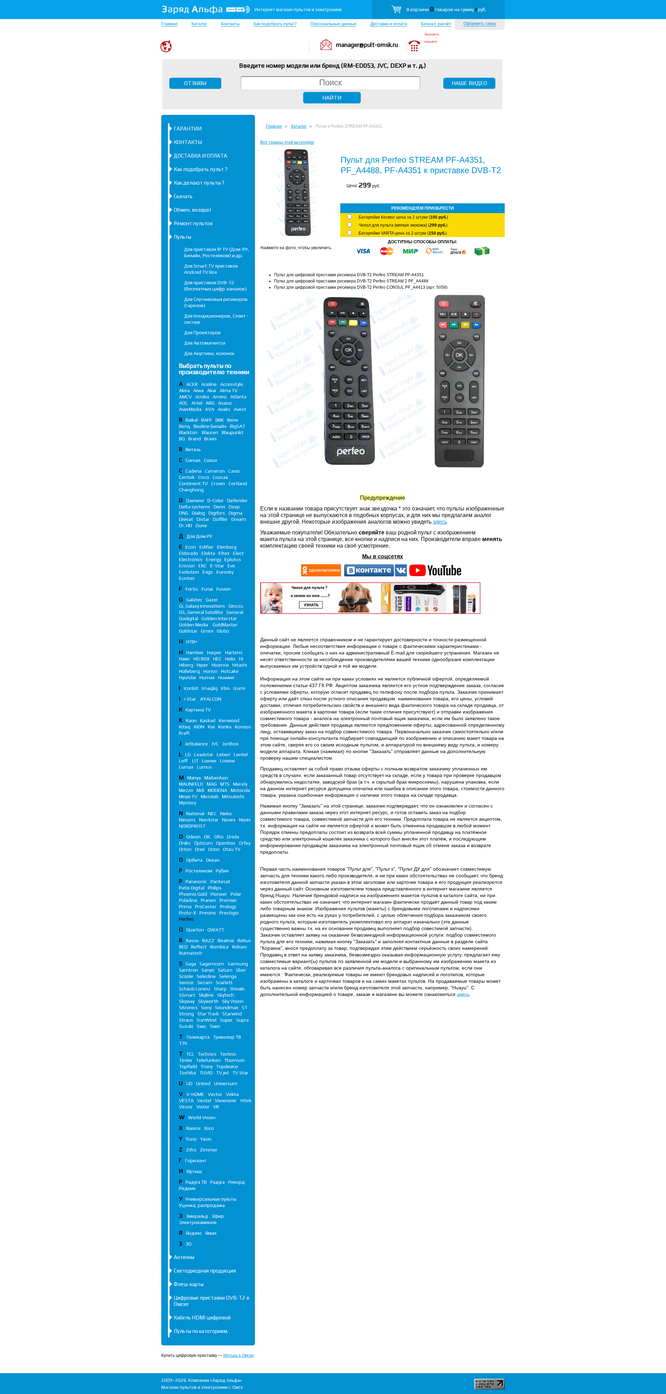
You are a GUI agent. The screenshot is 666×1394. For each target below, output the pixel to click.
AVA (209, 409)
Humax (207, 677)
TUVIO (206, 1072)
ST (244, 1007)
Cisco (203, 477)
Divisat (186, 519)
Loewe (209, 760)
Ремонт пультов (193, 223)
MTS (225, 784)
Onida (233, 836)
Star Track (208, 1013)
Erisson (187, 565)
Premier (228, 900)
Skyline (206, 995)
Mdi (200, 790)
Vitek (245, 1100)
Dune (201, 525)
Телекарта (198, 1037)
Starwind (232, 1013)
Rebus (244, 940)
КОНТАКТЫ (188, 142)
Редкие (187, 1188)
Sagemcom (211, 963)
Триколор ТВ (227, 1037)
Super (226, 1020)
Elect (238, 553)
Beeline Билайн (210, 426)
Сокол (210, 460)
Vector (215, 1094)
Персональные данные (333, 24)
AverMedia (190, 409)
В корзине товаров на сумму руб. (446, 9)
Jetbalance (196, 743)
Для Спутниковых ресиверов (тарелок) (216, 302)
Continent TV (193, 483)
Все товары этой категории (287, 142)
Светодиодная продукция (205, 1271)
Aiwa (198, 390)
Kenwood (229, 720)
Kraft (184, 733)
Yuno (191, 1139)
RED (183, 946)
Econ (191, 547)
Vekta (232, 1094)
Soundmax (226, 1007)
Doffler (220, 519)
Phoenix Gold (193, 894)
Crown (218, 483)
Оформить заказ (479, 23)
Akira (184, 390)
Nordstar (209, 819)
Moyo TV (188, 796)
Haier (184, 658)
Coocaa (220, 477)
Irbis (225, 688)
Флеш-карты (189, 1284)
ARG (210, 403)
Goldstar (188, 631)
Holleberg (189, 671)
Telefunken (208, 1060)
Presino (207, 912)
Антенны (184, 1257)
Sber (241, 970)
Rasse (192, 940)
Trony (206, 1066)
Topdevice (227, 1066)
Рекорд (236, 1182)
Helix (230, 658)
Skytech (225, 995)
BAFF (206, 420)
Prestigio (229, 912)
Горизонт (195, 1160)
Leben (223, 754)
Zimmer (208, 1149)
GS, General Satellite (201, 612)
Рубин (222, 870)
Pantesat (220, 881)
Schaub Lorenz (195, 988)
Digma (235, 513)
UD (189, 1083)
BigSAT (237, 426)
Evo (231, 565)
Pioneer (219, 894)
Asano (225, 403)
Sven (215, 1026)
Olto (218, 836)
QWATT (215, 929)
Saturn (225, 970)
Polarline (188, 900)
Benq (184, 426)
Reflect (199, 946)
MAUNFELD (191, 784)
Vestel (204, 1100)
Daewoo (195, 500)
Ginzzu (236, 606)
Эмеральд (197, 1216)
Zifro (191, 1149)
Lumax (186, 767)
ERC (202, 565)
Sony (206, 1007)
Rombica (219, 946)
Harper (214, 652)
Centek (187, 477)
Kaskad (207, 720)
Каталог (199, 24)
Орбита (194, 860)
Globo (223, 631)
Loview (227, 760)
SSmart (187, 995)
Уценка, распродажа (202, 1205)
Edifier (206, 547)
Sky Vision (233, 1001)
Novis (245, 819)
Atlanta (238, 396)
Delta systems (194, 506)
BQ (182, 438)
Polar (236, 894)
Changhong (191, 489)
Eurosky (224, 572)
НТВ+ (191, 641)
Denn (219, 506)
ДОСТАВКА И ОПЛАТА (200, 156)
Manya (194, 777)
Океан (213, 860)
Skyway (187, 1001)
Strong (186, 1013)
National (195, 813)
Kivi (211, 726)
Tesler (186, 1060)
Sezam (204, 982)
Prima (185, 906)
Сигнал (193, 460)
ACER (192, 384)
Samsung (238, 963)
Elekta (208, 553)
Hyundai (187, 677)
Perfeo (186, 919)
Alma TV (229, 390)
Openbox (226, 843)
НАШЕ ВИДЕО (469, 83)
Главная (169, 24)
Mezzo (186, 790)
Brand (194, 438)
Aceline (209, 384)
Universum (225, 1083)
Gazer (212, 599)
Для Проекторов (202, 332)
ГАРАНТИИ (188, 129)
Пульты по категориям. (201, 1331)
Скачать (183, 196)
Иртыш (194, 1171)
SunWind (206, 1020)
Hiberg (186, 665)
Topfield (188, 1066)
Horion (210, 671)
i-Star (190, 699)
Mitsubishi (233, 796)
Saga (191, 963)
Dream (238, 519)
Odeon (193, 836)
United (203, 1083)
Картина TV (199, 709)
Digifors (216, 513)
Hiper (202, 665)
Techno (228, 1054)
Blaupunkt (233, 432)
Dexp (234, 506)
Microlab (210, 796)
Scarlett (224, 982)
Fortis (192, 589)
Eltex (224, 553)
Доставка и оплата (388, 24)
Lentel (241, 754)
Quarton (195, 929)
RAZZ (208, 940)
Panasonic (196, 881)
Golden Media (194, 624)
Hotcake (230, 671)
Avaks (224, 409)
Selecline (206, 976)
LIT (195, 760)
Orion (214, 849)
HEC (217, 658)
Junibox (230, 743)
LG (188, 754)
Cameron (215, 471)
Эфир (218, 1216)
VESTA (186, 1100)
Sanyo (208, 970)
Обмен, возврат (193, 210)
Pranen (208, 900)
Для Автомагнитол (204, 343)
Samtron (188, 970)
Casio (234, 471)
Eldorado (188, 553)
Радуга (217, 1182)
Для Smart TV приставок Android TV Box (211, 269)
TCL (190, 1054)
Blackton (188, 432)
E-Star (217, 565)
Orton (185, 849)
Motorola (240, 790)
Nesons (187, 819)
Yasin (206, 1139)
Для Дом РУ (199, 536)
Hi (241, 658)
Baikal (192, 420)
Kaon (191, 720)
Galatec (194, 599)
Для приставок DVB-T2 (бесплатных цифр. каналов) (215, 286)
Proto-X (187, 912)
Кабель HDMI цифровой (202, 1317)
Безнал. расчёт (436, 24)
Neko (226, 813)
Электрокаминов (198, 1222)
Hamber (195, 652)
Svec (201, 1026)
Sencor (186, 982)
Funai (207, 589)
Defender (237, 500)
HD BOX (202, 658)
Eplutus (232, 559)
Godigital (188, 618)
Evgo (208, 572)
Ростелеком (199, 870)
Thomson (234, 1060)
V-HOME (195, 1094)
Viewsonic (226, 1100)
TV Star (240, 1072)
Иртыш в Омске (238, 1355)
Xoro (209, 1128)
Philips (215, 887)
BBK (219, 420)
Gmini (207, 631)
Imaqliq (209, 688)
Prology (228, 906)
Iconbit (191, 688)
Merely (240, 784)
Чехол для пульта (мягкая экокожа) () (403, 225)
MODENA (217, 790)
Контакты (230, 24)
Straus (186, 1020)
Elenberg (227, 547)
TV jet (222, 1072)
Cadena (194, 471)
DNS (183, 513)
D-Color (215, 500)
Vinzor (186, 1106)
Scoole (186, 976)
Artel (196, 403)
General (235, 612)
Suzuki (186, 1026)
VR (216, 1106)
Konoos (243, 726)
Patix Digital (191, 887)
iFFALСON (210, 699)
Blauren (210, 432)
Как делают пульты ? (199, 183)
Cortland (238, 483)
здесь (440, 522)
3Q (188, 1244)
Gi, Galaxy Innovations (202, 606)
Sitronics (188, 1007)
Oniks (185, 843)
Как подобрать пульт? (275, 24)
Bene (232, 420)
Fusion (223, 589)
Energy (213, 559)
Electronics (191, 559)
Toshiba (187, 1072)
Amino (220, 396)
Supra (242, 1020)
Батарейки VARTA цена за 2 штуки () (403, 233)
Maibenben (216, 777)
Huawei (226, 677)
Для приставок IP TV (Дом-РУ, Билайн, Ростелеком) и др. (216, 252)
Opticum (203, 843)
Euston (187, 578)
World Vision (201, 1117)
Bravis (210, 438)
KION (199, 726)
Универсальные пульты (211, 1199)
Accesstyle (231, 384)
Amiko (202, 396)
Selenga (228, 976)
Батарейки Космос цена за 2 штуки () (403, 217)
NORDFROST (192, 826)
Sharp (220, 988)
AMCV (185, 396)
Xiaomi (193, 1128)
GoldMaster (225, 624)
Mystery (187, 802)
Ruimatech (190, 953)
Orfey (244, 843)
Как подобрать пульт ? (201, 169)
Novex (229, 819)
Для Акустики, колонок (209, 353)
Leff (184, 760)
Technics (207, 1054)
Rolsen (239, 946)
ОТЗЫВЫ (195, 83)
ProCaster (205, 906)
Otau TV (231, 849)
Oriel (200, 849)
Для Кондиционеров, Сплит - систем (216, 319)
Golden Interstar (219, 618)
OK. (207, 836)
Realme (226, 940)
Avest (240, 409)
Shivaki (237, 988)
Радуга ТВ (196, 1182)
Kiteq (184, 726)
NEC (212, 813)
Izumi (239, 688)
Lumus (204, 767)
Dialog (198, 513)
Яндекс (194, 1233)
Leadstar (203, 754)
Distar (203, 519)
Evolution (189, 572)
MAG (212, 784)
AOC (183, 403)
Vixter (203, 1106)
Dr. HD (185, 525)
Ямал (210, 1233)
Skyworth (208, 1001)
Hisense (220, 665)
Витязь (193, 449)
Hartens (233, 652)
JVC (215, 743)
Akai (211, 390)
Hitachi (239, 665)
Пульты (182, 237)
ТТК (183, 1043)
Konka (224, 726)
